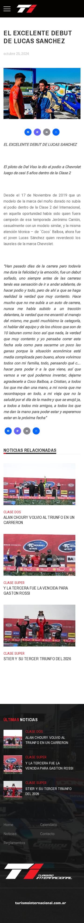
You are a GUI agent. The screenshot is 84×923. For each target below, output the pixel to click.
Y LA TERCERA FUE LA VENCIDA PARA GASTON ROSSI (36, 590)
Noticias (10, 834)
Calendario (48, 825)
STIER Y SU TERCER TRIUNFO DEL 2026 (37, 659)
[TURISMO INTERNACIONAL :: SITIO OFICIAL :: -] (26, 8)
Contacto (47, 834)
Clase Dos (12, 512)
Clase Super (14, 582)
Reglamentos (14, 843)
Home (8, 825)
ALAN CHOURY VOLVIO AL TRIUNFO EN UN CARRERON (39, 519)
